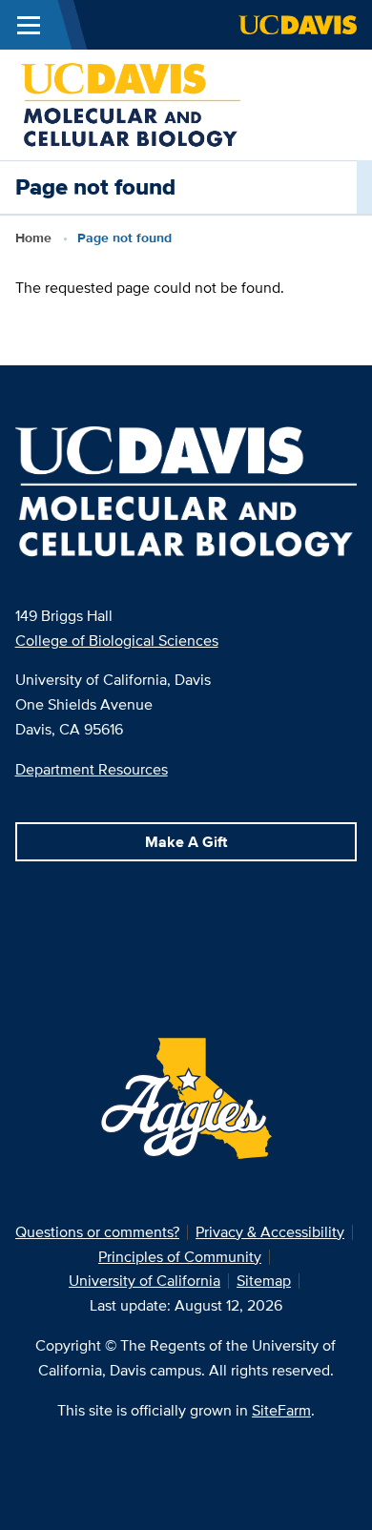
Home (33, 237)
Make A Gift (186, 842)
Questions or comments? (97, 1232)
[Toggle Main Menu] (28, 25)
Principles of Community (179, 1257)
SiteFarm (281, 1410)
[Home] (130, 103)
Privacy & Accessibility (270, 1232)
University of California (144, 1281)
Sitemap (264, 1281)
